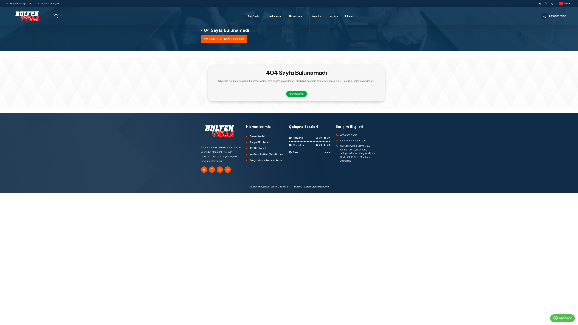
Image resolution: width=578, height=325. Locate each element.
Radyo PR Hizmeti (260, 142)
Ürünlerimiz (295, 16)
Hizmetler (316, 16)
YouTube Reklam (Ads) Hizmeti (266, 154)
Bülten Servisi (257, 136)
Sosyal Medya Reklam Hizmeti (266, 160)
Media (332, 16)
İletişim (349, 16)
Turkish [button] (566, 3)
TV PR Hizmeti (258, 148)
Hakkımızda (274, 16)
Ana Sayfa (253, 16)
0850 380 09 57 (557, 16)
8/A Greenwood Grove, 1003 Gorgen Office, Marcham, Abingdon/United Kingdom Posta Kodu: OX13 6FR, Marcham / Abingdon (357, 153)
